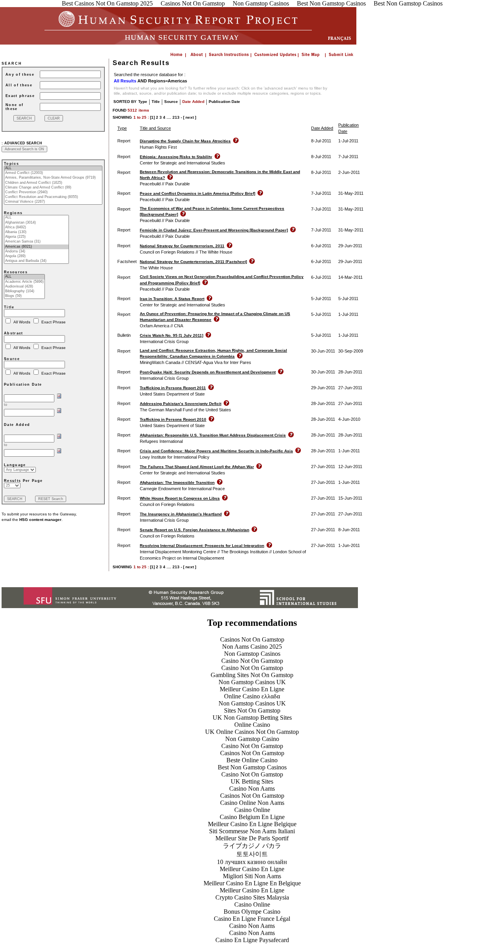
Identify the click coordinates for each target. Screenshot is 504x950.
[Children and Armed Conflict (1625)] (53, 183)
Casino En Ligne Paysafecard (252, 940)
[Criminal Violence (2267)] (53, 202)
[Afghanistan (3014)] (36, 222)
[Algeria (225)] (36, 237)
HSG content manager (40, 519)
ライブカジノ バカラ (252, 845)
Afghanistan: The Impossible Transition (177, 482)
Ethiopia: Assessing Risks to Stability (176, 157)
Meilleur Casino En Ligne (252, 689)
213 (176, 117)
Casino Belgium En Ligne (252, 817)
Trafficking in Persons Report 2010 (173, 419)
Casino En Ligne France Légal (252, 918)
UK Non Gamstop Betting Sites (252, 717)
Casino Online (252, 809)
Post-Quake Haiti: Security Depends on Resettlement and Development (208, 372)
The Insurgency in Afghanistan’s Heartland (181, 514)
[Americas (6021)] (36, 246)
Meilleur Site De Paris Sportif (252, 838)
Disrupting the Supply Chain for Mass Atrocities (185, 141)
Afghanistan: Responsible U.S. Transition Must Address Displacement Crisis (213, 435)
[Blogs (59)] (24, 296)
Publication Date (224, 101)
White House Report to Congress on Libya (180, 498)
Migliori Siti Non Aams (252, 876)
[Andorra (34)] (36, 251)
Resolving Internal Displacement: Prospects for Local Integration (202, 545)
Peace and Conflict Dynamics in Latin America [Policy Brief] (197, 193)
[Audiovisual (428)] (24, 286)
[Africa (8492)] (36, 227)
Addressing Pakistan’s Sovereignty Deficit (180, 403)
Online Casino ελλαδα (252, 696)
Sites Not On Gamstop (252, 710)
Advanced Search (23, 143)
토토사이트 (252, 854)
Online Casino (252, 724)
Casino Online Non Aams (252, 802)
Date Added (193, 101)
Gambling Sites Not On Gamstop (252, 675)
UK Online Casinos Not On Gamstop (252, 731)
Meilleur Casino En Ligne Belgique (252, 824)
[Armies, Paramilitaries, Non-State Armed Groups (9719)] (53, 177)
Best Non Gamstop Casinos (252, 767)
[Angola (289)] (36, 256)
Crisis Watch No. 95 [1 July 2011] (171, 335)
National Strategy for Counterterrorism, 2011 (182, 246)
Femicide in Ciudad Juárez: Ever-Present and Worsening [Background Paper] (214, 230)
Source (171, 101)
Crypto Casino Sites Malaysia (252, 897)
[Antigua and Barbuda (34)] (36, 261)
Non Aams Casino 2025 (252, 646)
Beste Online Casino (252, 760)
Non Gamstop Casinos (252, 653)
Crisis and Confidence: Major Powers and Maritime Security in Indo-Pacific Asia (216, 451)
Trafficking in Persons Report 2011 (173, 388)
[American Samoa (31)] (36, 241)
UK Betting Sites (252, 781)
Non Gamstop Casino (252, 738)
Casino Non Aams (252, 788)
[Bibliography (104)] (24, 291)
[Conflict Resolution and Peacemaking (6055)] (53, 197)
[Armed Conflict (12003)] (53, 173)
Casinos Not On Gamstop (252, 639)
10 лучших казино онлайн (252, 862)
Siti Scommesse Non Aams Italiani (252, 831)
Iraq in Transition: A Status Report (172, 299)
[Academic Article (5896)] (24, 282)
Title (156, 101)
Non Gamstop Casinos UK (252, 682)
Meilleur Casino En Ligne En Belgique (252, 883)
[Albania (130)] (36, 232)
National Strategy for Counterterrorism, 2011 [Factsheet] (193, 261)
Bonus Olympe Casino (252, 911)
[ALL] (53, 168)
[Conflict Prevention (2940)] (53, 192)
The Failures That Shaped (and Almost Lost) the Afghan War (197, 467)
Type (142, 101)
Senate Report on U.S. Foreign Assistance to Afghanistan (194, 530)
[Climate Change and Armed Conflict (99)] (53, 187)
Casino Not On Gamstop (252, 660)
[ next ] (189, 117)
